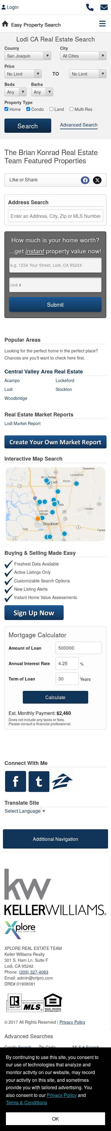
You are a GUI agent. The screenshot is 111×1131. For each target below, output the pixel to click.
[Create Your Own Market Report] (55, 441)
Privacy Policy (72, 1022)
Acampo (12, 380)
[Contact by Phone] (90, 6)
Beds (9, 84)
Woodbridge (15, 398)
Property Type (18, 102)
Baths (37, 84)
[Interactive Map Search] (55, 504)
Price (9, 66)
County (11, 48)
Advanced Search (79, 124)
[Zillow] (62, 781)
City (64, 48)
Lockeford (65, 380)
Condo (37, 109)
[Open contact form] (104, 6)
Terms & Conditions (26, 1102)
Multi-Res (82, 109)
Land (58, 109)
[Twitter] (39, 781)
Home (14, 109)
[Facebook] (15, 781)
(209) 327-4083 (33, 972)
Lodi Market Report (22, 423)
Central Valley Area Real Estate (43, 371)
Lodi (8, 389)
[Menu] (102, 23)
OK (55, 1118)
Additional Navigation (55, 839)
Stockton (64, 389)
